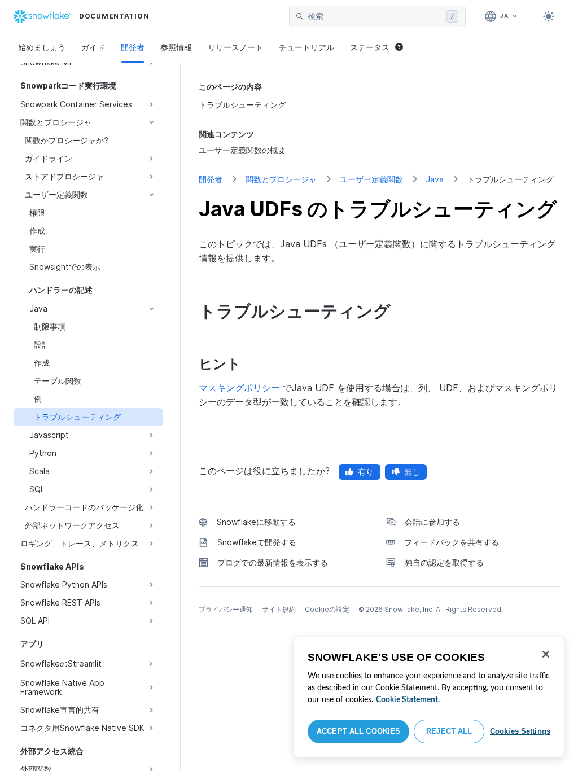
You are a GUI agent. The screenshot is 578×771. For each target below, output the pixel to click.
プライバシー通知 (226, 609)
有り (366, 471)
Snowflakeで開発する (256, 542)
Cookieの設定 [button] (327, 609)
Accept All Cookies (358, 731)
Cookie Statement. (408, 700)
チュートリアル (306, 47)
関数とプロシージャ (281, 179)
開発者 (132, 47)
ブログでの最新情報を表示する (272, 562)
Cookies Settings (520, 731)
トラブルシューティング (242, 104)
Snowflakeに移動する (256, 522)
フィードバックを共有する (451, 542)
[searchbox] (375, 16)
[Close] (545, 654)
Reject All (449, 731)
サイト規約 (279, 609)
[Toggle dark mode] (548, 16)
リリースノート (235, 47)
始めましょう (41, 47)
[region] (429, 697)
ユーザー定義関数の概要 (242, 150)
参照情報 (176, 47)
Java (435, 179)
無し (412, 471)
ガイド (93, 47)
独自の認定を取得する (444, 562)
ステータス (369, 47)
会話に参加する (432, 522)
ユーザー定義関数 (371, 179)
